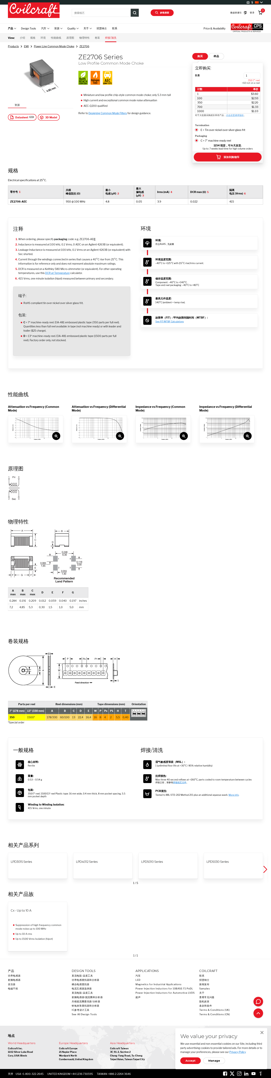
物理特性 (84, 37)
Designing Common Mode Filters (107, 113)
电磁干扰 (13, 988)
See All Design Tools (84, 1014)
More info (234, 795)
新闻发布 (204, 984)
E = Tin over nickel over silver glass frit (223, 129)
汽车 (138, 975)
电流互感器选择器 (82, 988)
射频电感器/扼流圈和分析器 (87, 997)
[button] (265, 870)
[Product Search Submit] (135, 13)
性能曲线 (56, 37)
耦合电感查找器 (80, 984)
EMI (26, 46)
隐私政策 (204, 1001)
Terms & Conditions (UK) (214, 1010)
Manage (214, 1060)
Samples (204, 988)
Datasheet (21, 117)
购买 (200, 56)
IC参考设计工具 (80, 1010)
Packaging (201, 135)
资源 (17, 104)
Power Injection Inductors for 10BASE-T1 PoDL (164, 988)
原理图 (70, 37)
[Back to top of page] (258, 1013)
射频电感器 (14, 980)
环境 (43, 37)
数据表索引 (236, 12)
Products (13, 46)
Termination (202, 125)
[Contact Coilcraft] (258, 1001)
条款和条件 (205, 1005)
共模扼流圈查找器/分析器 (86, 1001)
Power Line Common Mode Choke (54, 46)
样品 (216, 56)
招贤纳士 (102, 28)
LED (138, 980)
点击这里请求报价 (235, 115)
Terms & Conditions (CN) (214, 1014)
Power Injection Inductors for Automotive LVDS (165, 992)
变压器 (11, 984)
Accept (190, 1060)
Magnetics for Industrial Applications (158, 984)
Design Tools (28, 28)
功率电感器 (14, 975)
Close (262, 1032)
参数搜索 (164, 12)
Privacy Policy (237, 1052)
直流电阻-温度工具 (82, 975)
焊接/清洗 (110, 37)
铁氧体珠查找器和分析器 (85, 1005)
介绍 (22, 37)
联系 (114, 28)
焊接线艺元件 (179, 782)
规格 (32, 37)
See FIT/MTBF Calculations (169, 321)
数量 (197, 75)
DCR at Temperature (57, 273)
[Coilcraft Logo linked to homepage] (34, 10)
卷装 (97, 37)
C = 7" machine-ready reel (216, 140)
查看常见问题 (206, 997)
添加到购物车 (232, 157)
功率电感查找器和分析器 (85, 980)
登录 (252, 12)
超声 (138, 997)
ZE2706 (84, 46)
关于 (201, 992)
